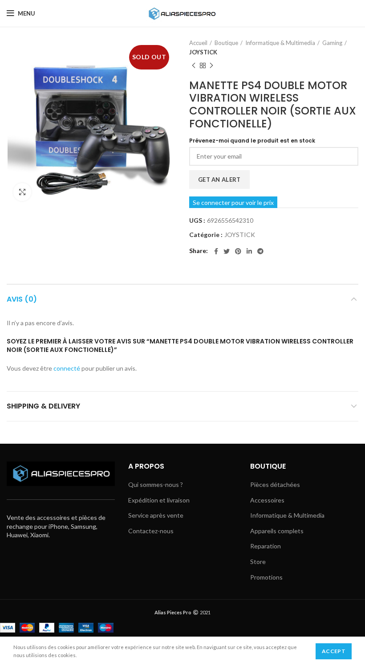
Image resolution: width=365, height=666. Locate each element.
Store (258, 561)
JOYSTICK (203, 52)
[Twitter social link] (226, 251)
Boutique (226, 42)
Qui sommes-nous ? (155, 484)
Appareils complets (277, 531)
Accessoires (267, 500)
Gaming (332, 42)
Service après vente (155, 515)
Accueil (198, 42)
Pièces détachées (275, 484)
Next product (211, 65)
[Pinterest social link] (238, 251)
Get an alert (219, 179)
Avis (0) (22, 299)
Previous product (193, 65)
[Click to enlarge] (22, 192)
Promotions (266, 577)
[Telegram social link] (260, 251)
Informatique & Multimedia (280, 42)
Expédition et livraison (159, 500)
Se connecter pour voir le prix (233, 202)
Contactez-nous (151, 531)
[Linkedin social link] (249, 251)
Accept (333, 651)
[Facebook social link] (216, 251)
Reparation (265, 546)
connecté (66, 368)
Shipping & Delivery (43, 406)
